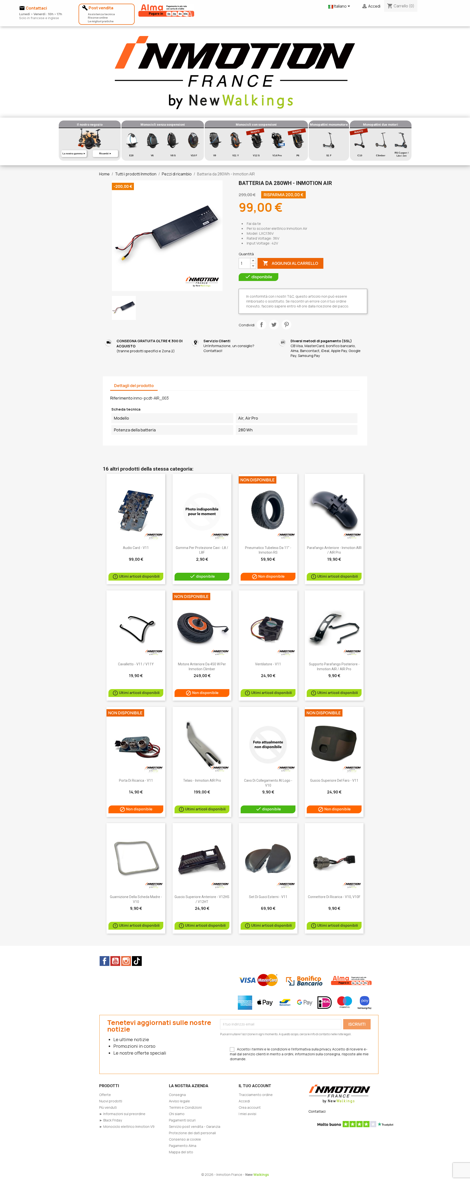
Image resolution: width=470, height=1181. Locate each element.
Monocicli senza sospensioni (163, 124)
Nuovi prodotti (110, 1101)
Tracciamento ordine (256, 1094)
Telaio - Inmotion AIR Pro (202, 780)
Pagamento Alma (182, 1145)
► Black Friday (110, 1120)
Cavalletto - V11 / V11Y (136, 664)
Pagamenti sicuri (182, 1120)
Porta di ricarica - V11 (136, 780)
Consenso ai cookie (185, 1139)
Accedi (244, 1101)
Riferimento (121, 398)
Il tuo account (255, 1086)
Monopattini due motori (380, 124)
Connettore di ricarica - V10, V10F (334, 897)
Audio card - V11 (136, 548)
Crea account (250, 1107)
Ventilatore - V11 (268, 664)
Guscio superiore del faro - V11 (334, 780)
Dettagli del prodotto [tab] (134, 385)
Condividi (261, 324)
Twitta (274, 324)
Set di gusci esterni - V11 (268, 897)
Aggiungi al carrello (290, 263)
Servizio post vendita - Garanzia (194, 1126)
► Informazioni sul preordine (122, 1113)
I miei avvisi (247, 1113)
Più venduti (108, 1107)
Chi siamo (177, 1113)
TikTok (137, 961)
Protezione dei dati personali (192, 1133)
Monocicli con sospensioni (256, 124)
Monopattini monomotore (329, 124)
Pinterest (286, 324)
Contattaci (317, 1111)
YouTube (115, 961)
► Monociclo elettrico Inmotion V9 (126, 1126)
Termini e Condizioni (185, 1107)
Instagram (126, 961)
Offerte (105, 1094)
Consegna (177, 1094)
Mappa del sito (181, 1152)
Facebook (104, 961)
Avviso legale (179, 1101)
